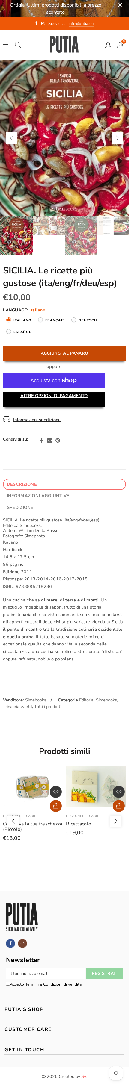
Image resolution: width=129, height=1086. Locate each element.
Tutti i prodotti (47, 707)
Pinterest (58, 440)
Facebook (41, 440)
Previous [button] (11, 138)
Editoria (86, 700)
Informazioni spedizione (37, 420)
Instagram (22, 943)
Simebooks (35, 700)
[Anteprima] (56, 792)
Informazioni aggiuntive (38, 496)
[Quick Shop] (56, 806)
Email (49, 440)
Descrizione (22, 484)
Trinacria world (17, 707)
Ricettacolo (78, 824)
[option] (64, 138)
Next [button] (117, 138)
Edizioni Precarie (19, 816)
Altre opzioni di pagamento (54, 396)
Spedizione (20, 507)
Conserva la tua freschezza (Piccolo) (32, 826)
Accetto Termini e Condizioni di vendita (46, 984)
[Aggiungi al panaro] (119, 806)
